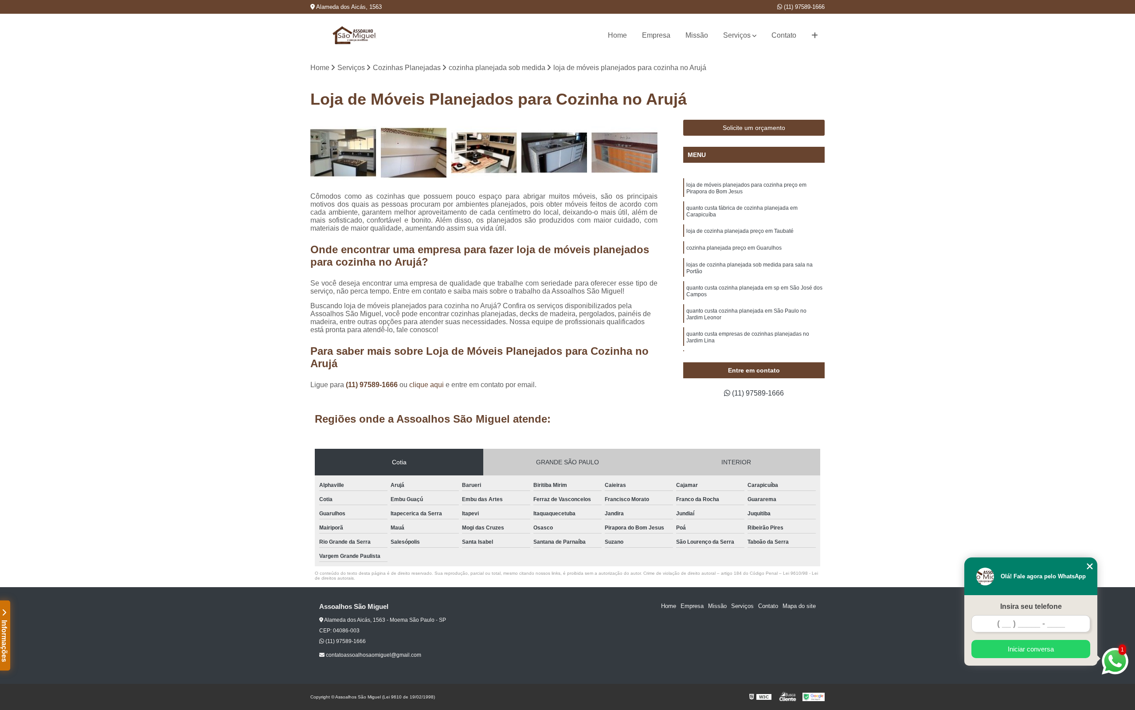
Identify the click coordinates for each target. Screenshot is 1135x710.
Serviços (737, 35)
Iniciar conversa (1031, 649)
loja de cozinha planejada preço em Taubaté (740, 231)
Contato (783, 35)
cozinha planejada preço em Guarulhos (734, 248)
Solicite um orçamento (754, 127)
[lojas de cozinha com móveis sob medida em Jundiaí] (484, 153)
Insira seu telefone (1031, 606)
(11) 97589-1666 (803, 7)
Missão (696, 35)
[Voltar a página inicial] (354, 35)
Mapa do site (799, 606)
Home (617, 35)
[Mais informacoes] (815, 35)
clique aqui (426, 384)
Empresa (656, 35)
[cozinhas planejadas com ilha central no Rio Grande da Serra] (343, 153)
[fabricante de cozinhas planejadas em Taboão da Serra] (554, 153)
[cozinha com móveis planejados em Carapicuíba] (624, 153)
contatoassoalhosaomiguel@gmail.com (373, 655)
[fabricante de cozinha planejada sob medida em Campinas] (414, 153)
